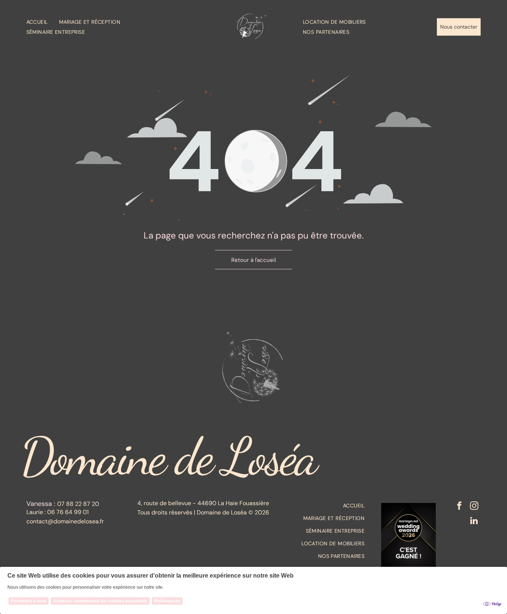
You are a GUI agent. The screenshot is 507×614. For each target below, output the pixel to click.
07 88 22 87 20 (78, 504)
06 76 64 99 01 (68, 512)
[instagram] (474, 506)
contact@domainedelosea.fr (65, 521)
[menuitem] (42, 22)
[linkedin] (474, 521)
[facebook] (459, 506)
